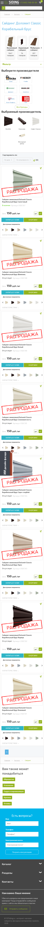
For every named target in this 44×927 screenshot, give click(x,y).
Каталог (17, 14)
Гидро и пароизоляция (14, 791)
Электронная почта (14, 840)
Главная (7, 14)
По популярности (22, 160)
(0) (37, 160)
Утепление (8, 785)
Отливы (7, 803)
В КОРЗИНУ (33, 220)
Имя (7, 819)
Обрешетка (9, 779)
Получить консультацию (22, 852)
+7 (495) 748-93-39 (28, 2)
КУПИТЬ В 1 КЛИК (12, 220)
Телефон (9, 830)
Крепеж (7, 797)
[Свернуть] (12, 451)
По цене (7, 160)
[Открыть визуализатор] (6, 463)
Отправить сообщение (18, 909)
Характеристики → (10, 235)
